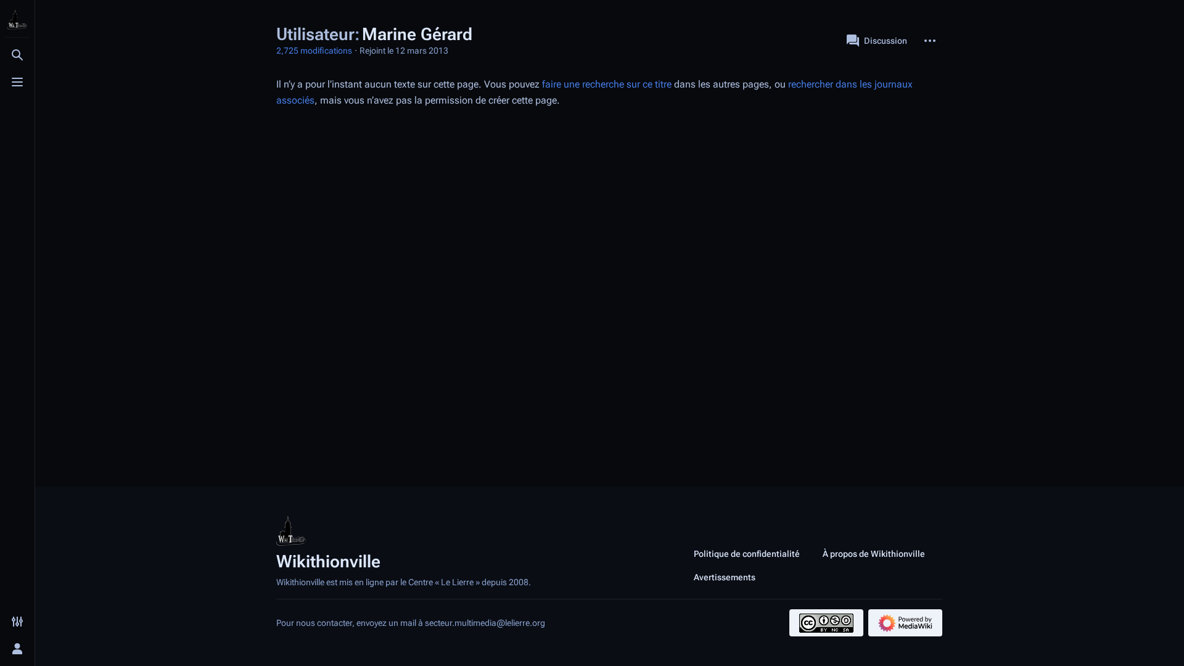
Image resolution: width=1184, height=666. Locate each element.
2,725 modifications (314, 51)
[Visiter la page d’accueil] (17, 19)
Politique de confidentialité (747, 554)
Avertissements (724, 577)
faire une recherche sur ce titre (607, 84)
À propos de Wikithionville (874, 554)
